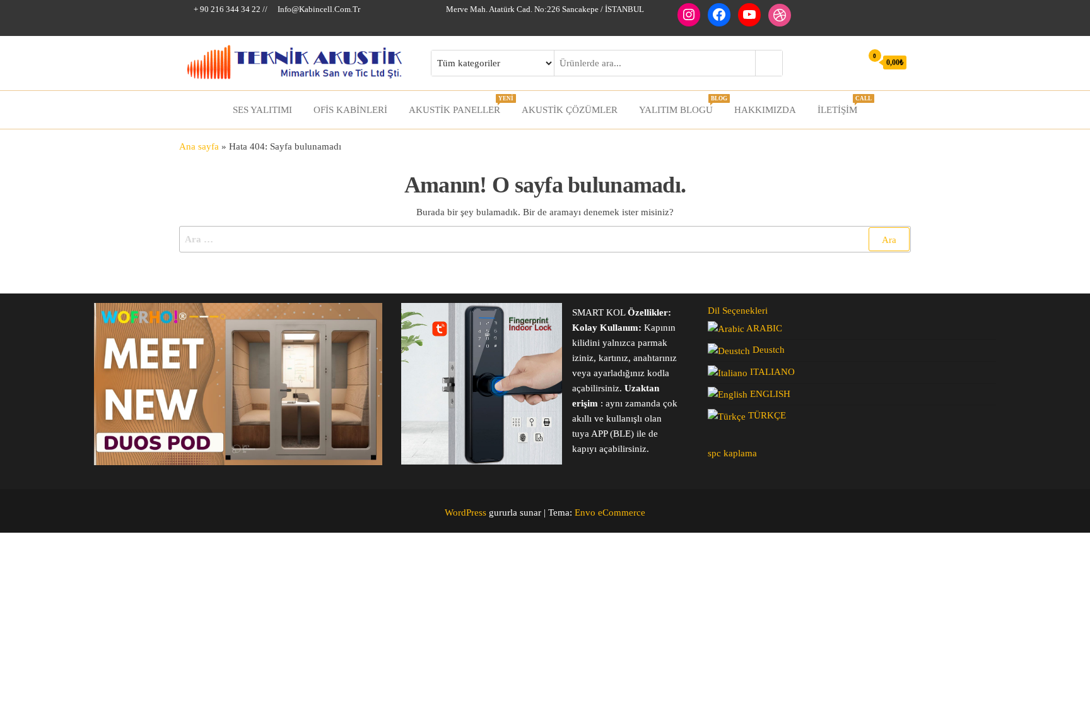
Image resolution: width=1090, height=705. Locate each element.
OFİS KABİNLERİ (350, 110)
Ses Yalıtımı (262, 110)
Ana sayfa (199, 146)
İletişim (842, 105)
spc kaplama (732, 453)
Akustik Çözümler (570, 110)
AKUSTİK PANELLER (459, 105)
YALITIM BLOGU (680, 105)
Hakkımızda (765, 110)
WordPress (465, 512)
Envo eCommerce (610, 512)
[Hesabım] (848, 62)
